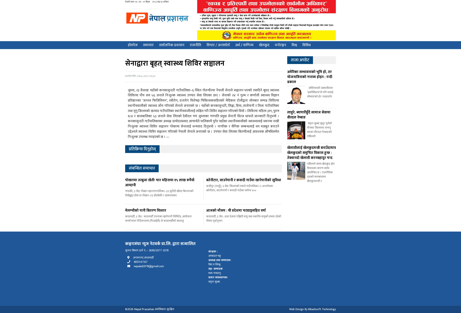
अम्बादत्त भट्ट (214, 254)
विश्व (294, 45)
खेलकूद (264, 45)
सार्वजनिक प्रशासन (171, 45)
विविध (306, 45)
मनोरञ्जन (280, 45)
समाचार (148, 45)
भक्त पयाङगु (215, 271)
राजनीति (195, 45)
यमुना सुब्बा (218, 279)
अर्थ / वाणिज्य (244, 45)
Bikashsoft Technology (322, 309)
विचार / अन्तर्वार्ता (218, 45)
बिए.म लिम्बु (219, 262)
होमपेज (133, 45)
